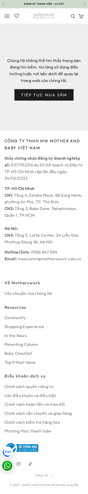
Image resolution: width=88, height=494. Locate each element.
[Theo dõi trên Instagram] (18, 464)
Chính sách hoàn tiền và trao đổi (35, 404)
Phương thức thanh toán (28, 431)
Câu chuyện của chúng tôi (28, 293)
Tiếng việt (41, 475)
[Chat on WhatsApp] (7, 466)
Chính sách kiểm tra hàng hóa (32, 422)
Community (15, 317)
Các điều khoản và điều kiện (30, 395)
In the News (16, 335)
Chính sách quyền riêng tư (29, 386)
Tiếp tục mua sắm (44, 95)
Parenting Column (21, 344)
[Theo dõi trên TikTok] (30, 464)
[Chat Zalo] (7, 452)
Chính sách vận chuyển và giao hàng (38, 413)
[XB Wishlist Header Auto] (16, 15)
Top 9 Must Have (20, 362)
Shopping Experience (24, 326)
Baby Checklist (18, 353)
